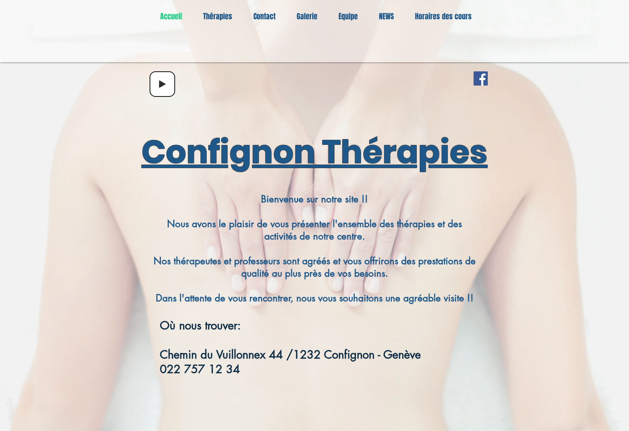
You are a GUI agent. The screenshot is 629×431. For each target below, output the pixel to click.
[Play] (162, 84)
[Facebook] (481, 78)
